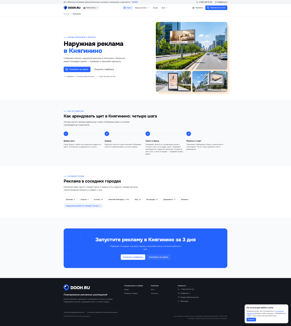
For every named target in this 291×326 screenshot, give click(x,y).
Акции (155, 8)
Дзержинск (169, 199)
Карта (129, 8)
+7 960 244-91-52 (205, 2)
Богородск (152, 199)
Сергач (84, 199)
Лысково (70, 199)
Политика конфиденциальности (74, 312)
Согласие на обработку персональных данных (102, 312)
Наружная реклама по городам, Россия (82, 206)
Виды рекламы (141, 8)
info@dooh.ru (222, 2)
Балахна (185, 199)
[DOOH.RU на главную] (72, 8)
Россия (66, 14)
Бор (138, 199)
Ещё (163, 8)
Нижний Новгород (118, 199)
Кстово (98, 199)
